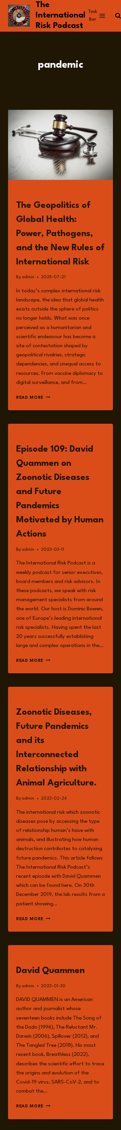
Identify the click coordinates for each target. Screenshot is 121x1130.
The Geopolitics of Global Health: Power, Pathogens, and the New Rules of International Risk (60, 233)
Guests (24, 956)
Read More (33, 397)
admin (28, 277)
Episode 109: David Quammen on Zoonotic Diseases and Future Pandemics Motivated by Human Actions (60, 492)
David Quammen (50, 970)
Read (21, 191)
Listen (23, 435)
